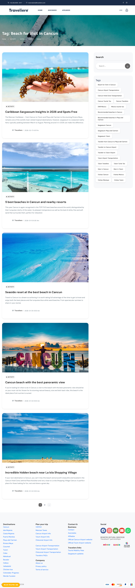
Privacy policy (41, 566)
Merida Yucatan (9, 576)
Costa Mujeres (8, 533)
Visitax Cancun (103, 175)
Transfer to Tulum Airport (106, 153)
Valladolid (7, 566)
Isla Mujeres (7, 530)
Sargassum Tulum (104, 136)
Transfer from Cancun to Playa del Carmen (112, 142)
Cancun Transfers (122, 101)
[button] (126, 10)
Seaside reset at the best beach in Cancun (33, 292)
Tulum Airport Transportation (108, 158)
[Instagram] (109, 530)
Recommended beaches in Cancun (110, 112)
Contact (71, 530)
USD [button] (120, 10)
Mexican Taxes (41, 530)
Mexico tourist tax (117, 107)
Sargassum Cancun (104, 125)
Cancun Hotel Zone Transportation (110, 96)
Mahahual (7, 556)
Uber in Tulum (118, 169)
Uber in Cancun (103, 169)
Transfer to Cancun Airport (107, 147)
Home (40, 10)
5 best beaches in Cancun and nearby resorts (35, 202)
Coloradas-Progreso (11, 573)
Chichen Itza (8, 569)
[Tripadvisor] (115, 530)
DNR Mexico (102, 107)
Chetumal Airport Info (44, 540)
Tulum (5, 550)
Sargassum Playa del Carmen (108, 131)
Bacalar (6, 560)
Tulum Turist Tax (119, 164)
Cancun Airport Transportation (108, 90)
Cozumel (6, 546)
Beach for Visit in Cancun (107, 85)
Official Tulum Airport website (79, 543)
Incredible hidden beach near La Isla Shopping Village (41, 472)
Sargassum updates (75, 554)
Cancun (6, 527)
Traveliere (17, 130)
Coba (5, 553)
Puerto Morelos (9, 537)
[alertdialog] (67, 585)
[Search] (127, 66)
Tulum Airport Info (42, 537)
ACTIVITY (13, 39)
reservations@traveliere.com (36, 3)
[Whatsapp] (128, 530)
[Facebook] (103, 530)
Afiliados (66, 10)
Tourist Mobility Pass (76, 550)
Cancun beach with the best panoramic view (35, 382)
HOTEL (22, 39)
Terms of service (42, 569)
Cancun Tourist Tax (104, 101)
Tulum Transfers (103, 164)
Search (100, 57)
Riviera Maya (8, 543)
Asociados (52, 10)
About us (39, 563)
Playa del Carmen (10, 540)
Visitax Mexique (103, 180)
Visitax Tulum (119, 180)
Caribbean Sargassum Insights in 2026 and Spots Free (41, 112)
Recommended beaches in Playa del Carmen (110, 119)
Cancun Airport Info (43, 533)
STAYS (30, 39)
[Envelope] (122, 530)
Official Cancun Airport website (80, 539)
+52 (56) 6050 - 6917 (16, 3)
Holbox (6, 563)
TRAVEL (38, 39)
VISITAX (39, 527)
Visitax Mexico (118, 175)
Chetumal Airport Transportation (48, 552)
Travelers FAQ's (41, 555)
